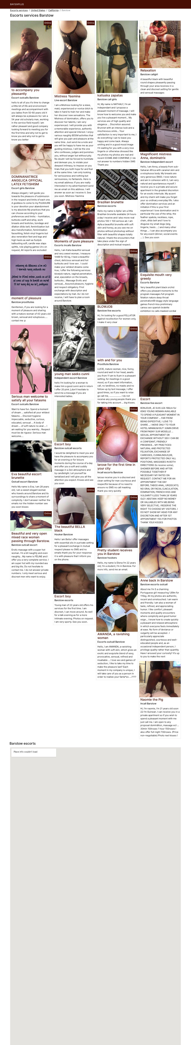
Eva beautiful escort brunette (26, 476)
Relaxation (148, 70)
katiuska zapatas (110, 95)
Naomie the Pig (151, 699)
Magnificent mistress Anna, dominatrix (155, 156)
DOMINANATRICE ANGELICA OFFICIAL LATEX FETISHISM (27, 180)
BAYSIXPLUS (17, 4)
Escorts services (19, 10)
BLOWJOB (105, 306)
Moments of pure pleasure (74, 241)
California (53, 10)
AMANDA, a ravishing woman (113, 636)
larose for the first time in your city (116, 466)
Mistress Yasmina (67, 96)
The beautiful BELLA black (69, 528)
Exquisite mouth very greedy (156, 276)
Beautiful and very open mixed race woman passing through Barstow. (30, 537)
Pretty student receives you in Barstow (114, 552)
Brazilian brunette (110, 202)
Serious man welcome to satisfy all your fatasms (29, 398)
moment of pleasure (26, 298)
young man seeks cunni (71, 374)
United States (38, 10)
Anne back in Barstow (156, 580)
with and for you (109, 360)
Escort (145, 399)
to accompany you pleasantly (25, 92)
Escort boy (62, 444)
